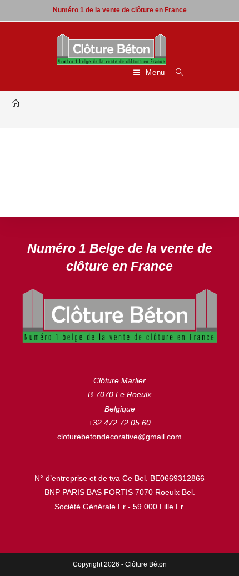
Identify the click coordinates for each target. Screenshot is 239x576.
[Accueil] (15, 103)
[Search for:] (175, 72)
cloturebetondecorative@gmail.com (119, 436)
